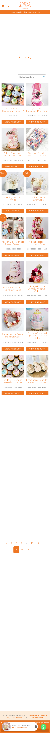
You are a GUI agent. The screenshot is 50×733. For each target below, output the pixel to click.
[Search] (7, 5)
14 (44, 543)
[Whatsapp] (43, 727)
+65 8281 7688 (37, 718)
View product (13, 122)
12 (32, 543)
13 (38, 543)
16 (22, 549)
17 (28, 549)
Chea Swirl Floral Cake (21, 728)
